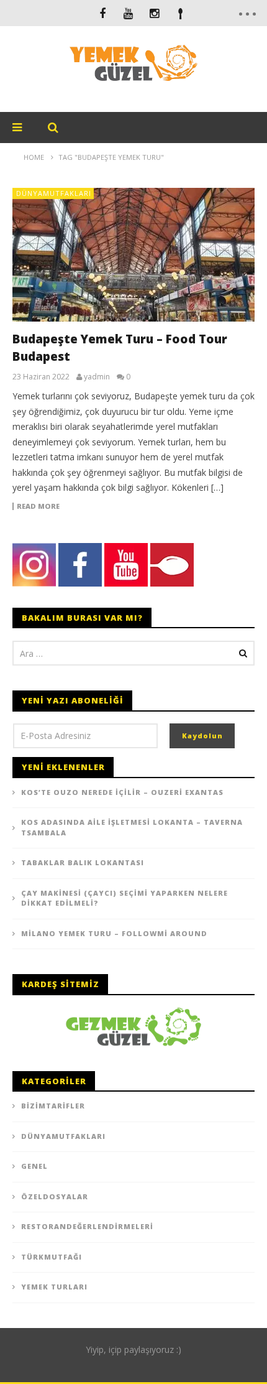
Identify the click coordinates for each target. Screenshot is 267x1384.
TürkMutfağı (51, 1256)
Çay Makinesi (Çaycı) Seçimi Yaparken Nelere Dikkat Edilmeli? (124, 898)
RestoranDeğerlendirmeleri (87, 1226)
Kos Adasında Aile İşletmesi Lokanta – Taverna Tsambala (132, 827)
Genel (34, 1166)
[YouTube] (128, 13)
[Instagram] (155, 13)
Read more (38, 506)
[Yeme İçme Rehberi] (133, 1025)
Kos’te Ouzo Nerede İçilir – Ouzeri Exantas (122, 792)
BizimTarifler (53, 1105)
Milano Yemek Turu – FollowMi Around (114, 933)
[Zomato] (181, 13)
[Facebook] (102, 13)
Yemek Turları (54, 1286)
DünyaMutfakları (53, 193)
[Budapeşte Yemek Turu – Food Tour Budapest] (133, 255)
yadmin (97, 377)
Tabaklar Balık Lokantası (82, 862)
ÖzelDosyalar (54, 1196)
